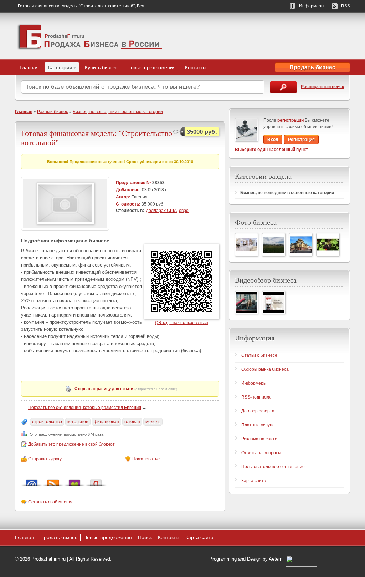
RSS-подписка (256, 397)
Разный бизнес (52, 111)
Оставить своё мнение (51, 502)
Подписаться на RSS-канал (53, 481)
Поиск (145, 537)
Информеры (254, 383)
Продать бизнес (312, 67)
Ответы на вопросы (261, 452)
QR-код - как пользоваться (181, 322)
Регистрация (301, 139)
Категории (58, 68)
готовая (132, 421)
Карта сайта (253, 480)
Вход (272, 139)
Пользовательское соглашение (273, 466)
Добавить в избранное (74, 481)
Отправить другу (45, 458)
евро (184, 210)
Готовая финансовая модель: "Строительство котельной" (96, 137)
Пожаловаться (147, 458)
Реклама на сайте (259, 438)
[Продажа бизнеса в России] (90, 36)
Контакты (195, 67)
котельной (77, 421)
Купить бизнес (101, 67)
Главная (29, 67)
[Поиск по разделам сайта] (283, 87)
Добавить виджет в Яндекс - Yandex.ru (96, 481)
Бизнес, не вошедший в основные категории (118, 111)
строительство (47, 421)
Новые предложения (151, 67)
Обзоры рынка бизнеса (265, 369)
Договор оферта (257, 411)
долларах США (161, 210)
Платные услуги (257, 424)
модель (152, 421)
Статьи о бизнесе (259, 355)
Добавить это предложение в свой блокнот (71, 444)
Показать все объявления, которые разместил (84, 407)
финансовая (106, 421)
